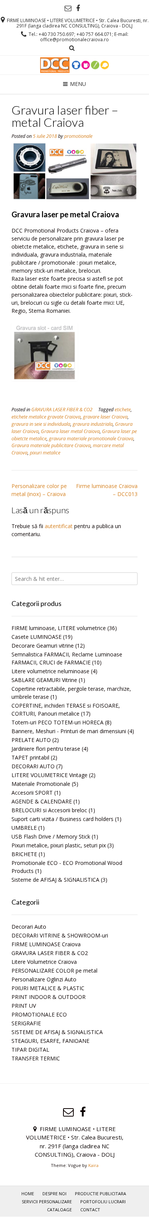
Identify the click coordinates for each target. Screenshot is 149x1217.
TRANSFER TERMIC (35, 1058)
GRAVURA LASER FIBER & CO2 (61, 409)
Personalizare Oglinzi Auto (43, 979)
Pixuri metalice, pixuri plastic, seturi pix (58, 845)
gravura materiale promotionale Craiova (91, 438)
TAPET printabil (30, 757)
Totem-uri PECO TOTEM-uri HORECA (57, 722)
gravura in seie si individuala (40, 424)
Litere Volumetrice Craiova (44, 961)
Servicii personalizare (47, 1201)
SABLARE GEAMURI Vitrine (44, 680)
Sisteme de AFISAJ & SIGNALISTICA (55, 879)
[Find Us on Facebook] (78, 8)
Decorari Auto (28, 926)
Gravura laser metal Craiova (70, 431)
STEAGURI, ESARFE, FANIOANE (50, 1040)
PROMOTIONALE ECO (39, 1014)
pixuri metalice (45, 452)
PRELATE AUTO (31, 739)
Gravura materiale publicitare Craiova (51, 445)
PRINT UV (23, 1005)
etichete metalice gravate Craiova (46, 417)
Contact (90, 1209)
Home (27, 1193)
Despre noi (54, 1193)
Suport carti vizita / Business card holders (62, 819)
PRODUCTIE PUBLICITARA (100, 1193)
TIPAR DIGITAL (30, 1049)
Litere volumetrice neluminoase (50, 671)
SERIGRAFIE (26, 1023)
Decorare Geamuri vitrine (42, 645)
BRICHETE (24, 854)
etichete (123, 409)
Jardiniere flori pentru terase (45, 748)
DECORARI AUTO (33, 766)
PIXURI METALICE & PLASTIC (47, 988)
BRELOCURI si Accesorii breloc (49, 810)
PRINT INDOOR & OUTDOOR (48, 996)
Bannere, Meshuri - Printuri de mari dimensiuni (68, 731)
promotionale (78, 136)
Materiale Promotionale (40, 783)
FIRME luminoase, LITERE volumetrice (58, 628)
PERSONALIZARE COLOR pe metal (54, 970)
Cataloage (59, 1209)
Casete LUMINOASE (36, 636)
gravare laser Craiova (105, 417)
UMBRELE (24, 827)
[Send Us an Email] (68, 8)
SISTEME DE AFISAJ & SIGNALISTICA (57, 1032)
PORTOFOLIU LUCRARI (103, 1201)
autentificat (59, 526)
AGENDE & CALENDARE (41, 801)
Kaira (93, 1165)
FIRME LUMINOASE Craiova (46, 944)
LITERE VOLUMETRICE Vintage (49, 775)
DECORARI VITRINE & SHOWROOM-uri (59, 935)
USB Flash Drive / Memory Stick (50, 836)
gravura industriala (93, 424)
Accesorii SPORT (32, 792)
